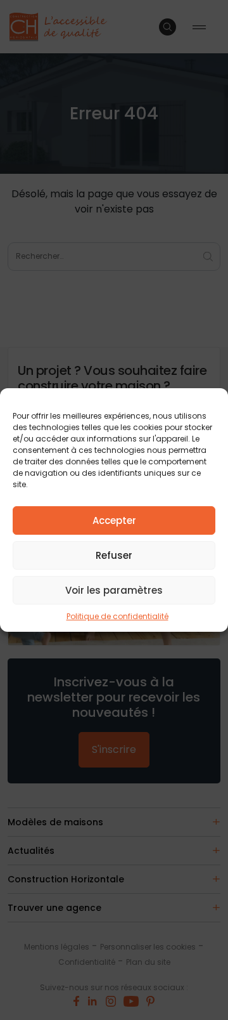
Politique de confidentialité (117, 616)
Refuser (114, 555)
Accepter (114, 520)
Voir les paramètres (114, 590)
